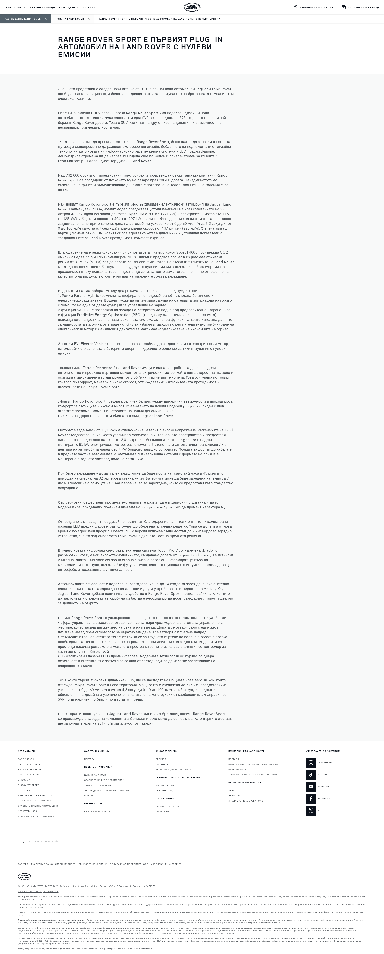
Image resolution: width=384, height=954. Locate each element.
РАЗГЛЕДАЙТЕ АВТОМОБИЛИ (34, 800)
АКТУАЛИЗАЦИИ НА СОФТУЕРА (173, 769)
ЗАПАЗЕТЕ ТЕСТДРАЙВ (97, 785)
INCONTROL (162, 764)
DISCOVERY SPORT (28, 785)
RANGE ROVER (26, 759)
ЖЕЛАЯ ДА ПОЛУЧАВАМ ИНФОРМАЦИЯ (106, 790)
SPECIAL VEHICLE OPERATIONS (35, 795)
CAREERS (23, 864)
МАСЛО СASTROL (165, 785)
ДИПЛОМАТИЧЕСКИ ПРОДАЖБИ (36, 816)
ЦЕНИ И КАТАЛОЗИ (95, 774)
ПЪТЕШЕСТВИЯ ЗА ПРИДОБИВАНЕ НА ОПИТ (254, 764)
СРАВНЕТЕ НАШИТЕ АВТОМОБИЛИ (38, 805)
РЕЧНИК (89, 795)
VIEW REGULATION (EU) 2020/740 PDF (38, 891)
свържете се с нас (34, 948)
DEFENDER (24, 790)
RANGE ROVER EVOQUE (31, 774)
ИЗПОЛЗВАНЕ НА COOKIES (166, 864)
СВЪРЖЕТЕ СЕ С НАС (168, 806)
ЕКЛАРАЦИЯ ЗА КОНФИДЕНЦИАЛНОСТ (53, 864)
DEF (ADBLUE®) (164, 790)
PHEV (231, 790)
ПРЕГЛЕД (89, 759)
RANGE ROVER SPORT (30, 764)
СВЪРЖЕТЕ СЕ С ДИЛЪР (93, 864)
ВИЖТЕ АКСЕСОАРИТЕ (97, 811)
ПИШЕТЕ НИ (162, 811)
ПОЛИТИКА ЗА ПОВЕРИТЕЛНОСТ (129, 864)
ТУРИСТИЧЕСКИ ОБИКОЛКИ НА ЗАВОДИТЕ (253, 774)
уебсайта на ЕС (269, 941)
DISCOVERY (24, 779)
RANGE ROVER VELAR (30, 769)
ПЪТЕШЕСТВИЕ (237, 769)
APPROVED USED (27, 811)
